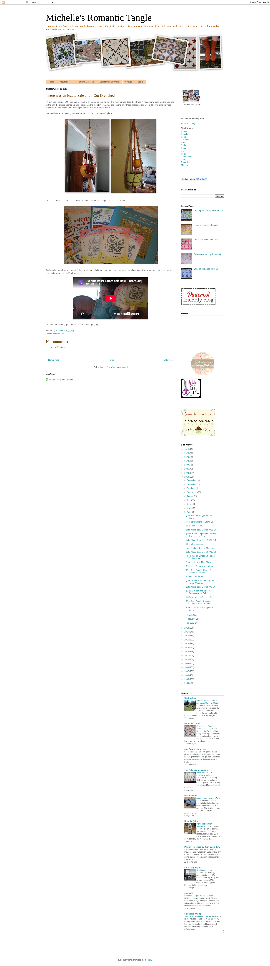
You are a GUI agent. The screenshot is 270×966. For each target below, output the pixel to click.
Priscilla (184, 134)
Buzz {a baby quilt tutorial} (206, 269)
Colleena (185, 140)
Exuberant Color (192, 724)
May (189, 508)
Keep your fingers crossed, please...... (200, 896)
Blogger (148, 960)
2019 (186, 477)
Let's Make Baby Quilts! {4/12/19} (201, 552)
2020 (186, 473)
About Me (64, 82)
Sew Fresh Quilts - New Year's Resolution (202, 916)
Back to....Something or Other (199, 566)
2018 (186, 628)
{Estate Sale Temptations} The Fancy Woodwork (200, 581)
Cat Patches (190, 698)
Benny (184, 131)
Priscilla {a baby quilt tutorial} (207, 239)
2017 (186, 632)
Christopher (186, 157)
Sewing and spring (204, 870)
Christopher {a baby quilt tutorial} (208, 210)
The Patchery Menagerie (196, 770)
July (189, 500)
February (191, 619)
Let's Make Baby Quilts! (110, 82)
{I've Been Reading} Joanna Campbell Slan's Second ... (199, 602)
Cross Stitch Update (193, 752)
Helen (183, 154)
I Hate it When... (203, 772)
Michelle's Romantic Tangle (99, 17)
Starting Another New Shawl (198, 562)
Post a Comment (57, 347)
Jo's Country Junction (195, 749)
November (192, 484)
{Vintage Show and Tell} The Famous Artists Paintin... (199, 592)
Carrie (183, 148)
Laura (183, 142)
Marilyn (184, 165)
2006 (186, 675)
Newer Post (53, 360)
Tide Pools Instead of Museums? (201, 548)
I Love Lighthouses (194, 544)
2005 (186, 679)
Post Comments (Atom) (117, 367)
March (190, 615)
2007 (186, 671)
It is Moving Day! (191, 849)
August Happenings (205, 798)
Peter (183, 137)
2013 (186, 647)
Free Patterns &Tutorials (84, 82)
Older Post (168, 360)
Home (51, 82)
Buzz (183, 151)
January (191, 623)
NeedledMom (190, 795)
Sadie (183, 145)
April (189, 512)
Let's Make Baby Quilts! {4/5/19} (200, 587)
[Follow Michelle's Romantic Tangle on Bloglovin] (194, 180)
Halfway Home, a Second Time (200, 597)
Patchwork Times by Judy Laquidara (202, 847)
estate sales (58, 334)
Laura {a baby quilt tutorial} (206, 225)
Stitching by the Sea (195, 576)
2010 (186, 659)
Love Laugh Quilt (192, 867)
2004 (186, 683)
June (189, 504)
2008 (186, 667)
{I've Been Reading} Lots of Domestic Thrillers (198, 571)
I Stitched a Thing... (195, 526)
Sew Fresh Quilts (192, 914)
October (191, 488)
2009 (186, 663)
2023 (186, 461)
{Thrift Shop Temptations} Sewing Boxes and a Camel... (201, 535)
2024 (186, 457)
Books (140, 82)
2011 (186, 655)
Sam (183, 159)
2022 (186, 465)
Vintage (128, 82)
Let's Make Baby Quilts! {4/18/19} (201, 540)
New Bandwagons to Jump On (199, 522)
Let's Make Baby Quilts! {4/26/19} (201, 530)
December (192, 480)
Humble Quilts (191, 821)
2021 (186, 469)
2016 (186, 636)
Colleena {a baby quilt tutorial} (207, 254)
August (190, 496)
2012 (186, 651)
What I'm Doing (188, 123)
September (192, 492)
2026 (186, 449)
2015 (186, 640)
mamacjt (188, 893)
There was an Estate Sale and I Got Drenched (200, 557)
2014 (186, 643)
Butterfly (185, 162)
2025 (186, 453)
